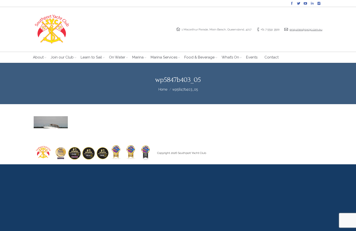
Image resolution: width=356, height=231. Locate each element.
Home (162, 89)
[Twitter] (299, 3)
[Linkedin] (312, 3)
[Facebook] (292, 3)
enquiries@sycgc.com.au (306, 29)
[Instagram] (319, 3)
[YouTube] (305, 3)
